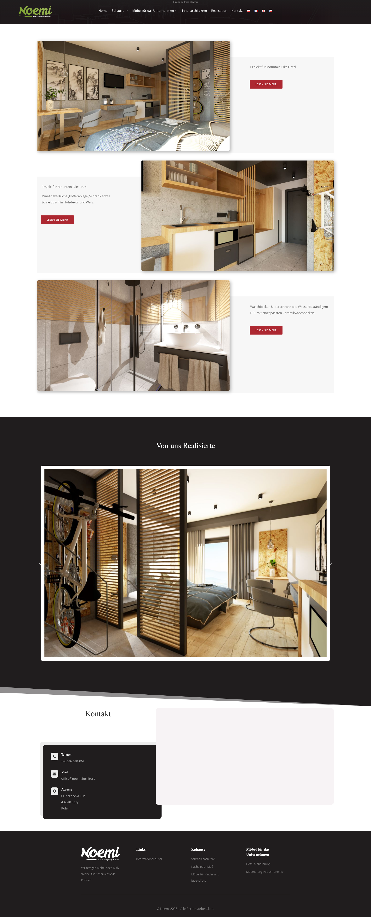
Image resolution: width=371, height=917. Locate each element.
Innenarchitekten (194, 11)
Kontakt (237, 11)
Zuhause (118, 11)
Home (103, 11)
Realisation (219, 11)
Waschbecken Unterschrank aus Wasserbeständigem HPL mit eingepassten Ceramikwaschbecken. (289, 310)
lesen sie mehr (266, 84)
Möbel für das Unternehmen (153, 11)
